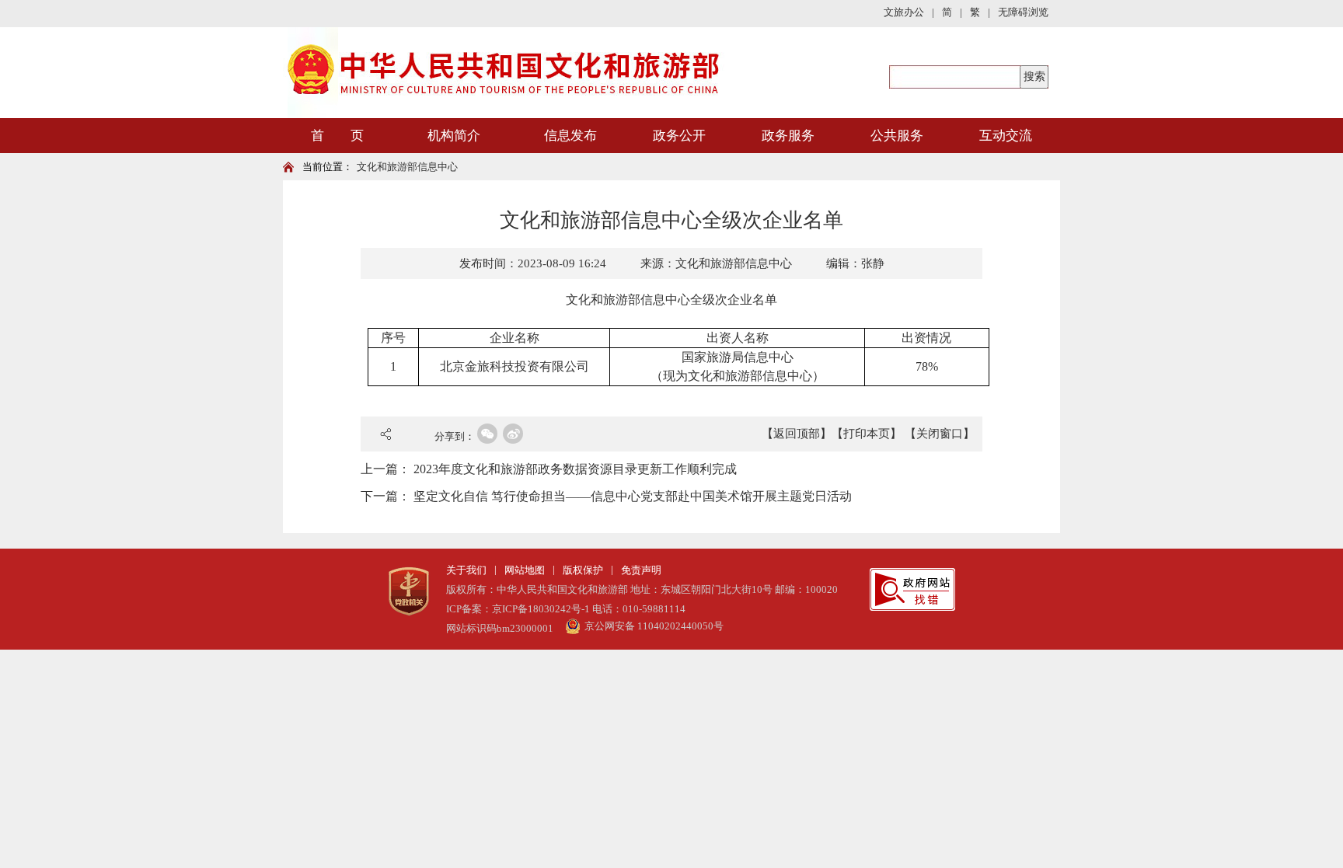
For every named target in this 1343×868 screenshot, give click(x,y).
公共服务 (896, 135)
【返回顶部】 (797, 433)
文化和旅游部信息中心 (407, 167)
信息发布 (570, 135)
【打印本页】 (867, 433)
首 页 (337, 135)
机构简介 (453, 135)
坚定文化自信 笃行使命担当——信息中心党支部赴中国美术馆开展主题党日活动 (632, 496)
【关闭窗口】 (940, 433)
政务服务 (788, 135)
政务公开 (679, 135)
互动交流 (1005, 135)
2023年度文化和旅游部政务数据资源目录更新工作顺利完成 (575, 469)
